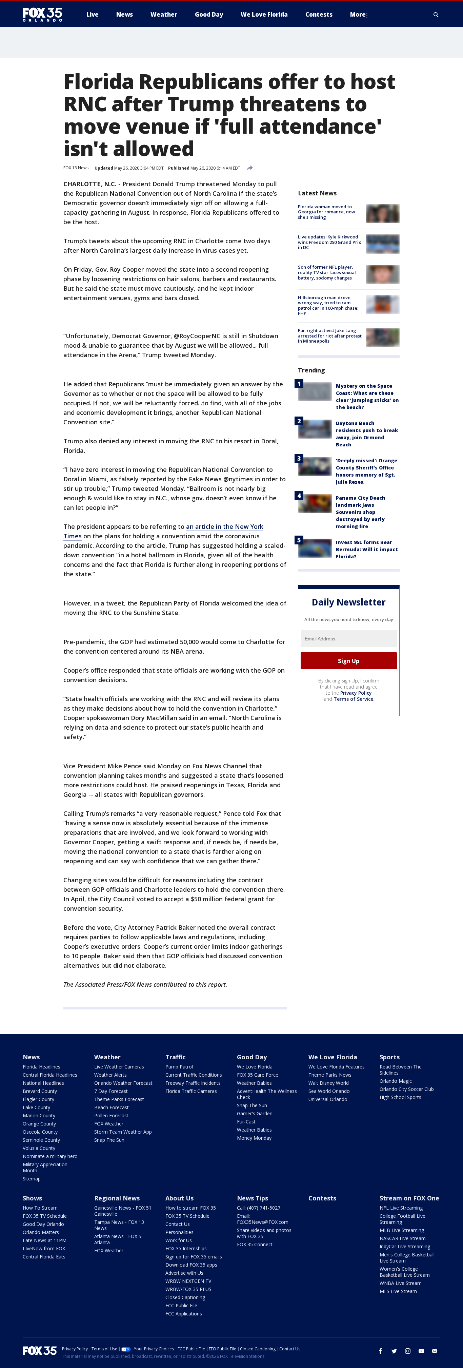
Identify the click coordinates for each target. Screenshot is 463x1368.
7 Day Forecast (111, 1091)
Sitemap (32, 1178)
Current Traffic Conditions (193, 1075)
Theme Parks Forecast (119, 1099)
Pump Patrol (179, 1066)
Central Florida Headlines (50, 1075)
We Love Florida (255, 1066)
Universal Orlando (327, 1099)
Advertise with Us (184, 1273)
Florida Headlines (41, 1066)
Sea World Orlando (329, 1091)
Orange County (39, 1123)
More (358, 14)
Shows (32, 1198)
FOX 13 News (75, 168)
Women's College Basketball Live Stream (405, 1272)
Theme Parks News (329, 1075)
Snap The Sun (109, 1140)
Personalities (179, 1232)
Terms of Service (353, 699)
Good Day (252, 1057)
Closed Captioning (185, 1297)
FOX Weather (108, 1123)
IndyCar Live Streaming (405, 1246)
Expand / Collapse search (436, 14)
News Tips (252, 1198)
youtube (421, 1351)
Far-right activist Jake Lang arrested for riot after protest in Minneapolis (330, 335)
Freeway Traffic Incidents (193, 1083)
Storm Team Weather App (123, 1132)
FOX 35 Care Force (257, 1075)
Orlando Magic (396, 1081)
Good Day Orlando (43, 1224)
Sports (390, 1057)
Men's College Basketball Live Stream (407, 1257)
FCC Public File (181, 1305)
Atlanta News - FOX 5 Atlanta (117, 1239)
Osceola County (40, 1132)
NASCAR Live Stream (403, 1238)
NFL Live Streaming (401, 1208)
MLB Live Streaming (402, 1230)
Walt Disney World (328, 1083)
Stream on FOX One (409, 1198)
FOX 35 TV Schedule (45, 1216)
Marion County (39, 1115)
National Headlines (43, 1083)
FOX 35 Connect (255, 1244)
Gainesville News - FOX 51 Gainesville (123, 1211)
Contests (322, 1198)
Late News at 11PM (44, 1240)
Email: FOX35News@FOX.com (262, 1219)
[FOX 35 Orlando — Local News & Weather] (45, 14)
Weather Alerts (110, 1075)
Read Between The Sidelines (401, 1069)
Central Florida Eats (44, 1256)
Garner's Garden (255, 1113)
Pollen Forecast (111, 1115)
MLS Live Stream (398, 1291)
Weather (107, 1057)
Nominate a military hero (50, 1156)
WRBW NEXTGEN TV (188, 1281)
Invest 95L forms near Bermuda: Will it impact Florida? (367, 549)
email (434, 1351)
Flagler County (38, 1099)
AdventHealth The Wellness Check (267, 1094)
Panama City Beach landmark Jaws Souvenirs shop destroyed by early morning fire (360, 512)
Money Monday (254, 1138)
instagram (407, 1351)
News (31, 1057)
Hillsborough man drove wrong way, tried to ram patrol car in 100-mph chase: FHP (328, 305)
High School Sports (400, 1097)
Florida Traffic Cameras (191, 1091)
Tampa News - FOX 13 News (119, 1225)
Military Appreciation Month (45, 1167)
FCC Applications (183, 1313)
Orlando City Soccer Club (407, 1089)
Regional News (117, 1198)
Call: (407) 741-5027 (258, 1208)
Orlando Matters (41, 1232)
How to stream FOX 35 (190, 1208)
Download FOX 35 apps (191, 1264)
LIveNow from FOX (44, 1248)
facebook (380, 1351)
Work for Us (178, 1240)
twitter (394, 1351)
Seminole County (41, 1140)
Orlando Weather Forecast (123, 1083)
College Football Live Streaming (402, 1219)
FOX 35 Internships (186, 1248)
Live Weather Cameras (119, 1066)
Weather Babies (254, 1083)
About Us (179, 1198)
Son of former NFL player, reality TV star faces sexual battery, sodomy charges (327, 272)
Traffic (175, 1057)
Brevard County (40, 1091)
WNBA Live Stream (401, 1283)
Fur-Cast (246, 1121)
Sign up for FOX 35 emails (193, 1256)
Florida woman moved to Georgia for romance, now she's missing (326, 212)
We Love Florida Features (336, 1066)
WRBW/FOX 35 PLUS (188, 1289)
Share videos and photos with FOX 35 (264, 1233)
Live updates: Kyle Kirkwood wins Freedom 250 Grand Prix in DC (329, 242)
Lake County (36, 1107)
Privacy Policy (356, 693)
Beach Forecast (111, 1107)
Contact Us (177, 1224)
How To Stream (40, 1208)
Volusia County (39, 1148)
